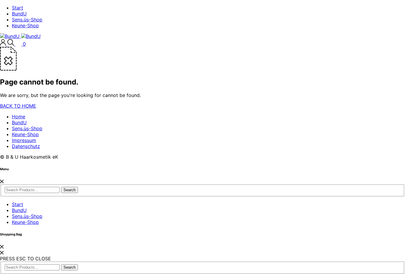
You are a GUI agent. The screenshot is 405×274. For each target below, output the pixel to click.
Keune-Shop (25, 25)
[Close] (2, 181)
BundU (19, 14)
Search (69, 190)
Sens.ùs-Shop (27, 20)
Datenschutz (26, 146)
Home (18, 117)
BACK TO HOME (18, 106)
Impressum (24, 140)
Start (17, 8)
